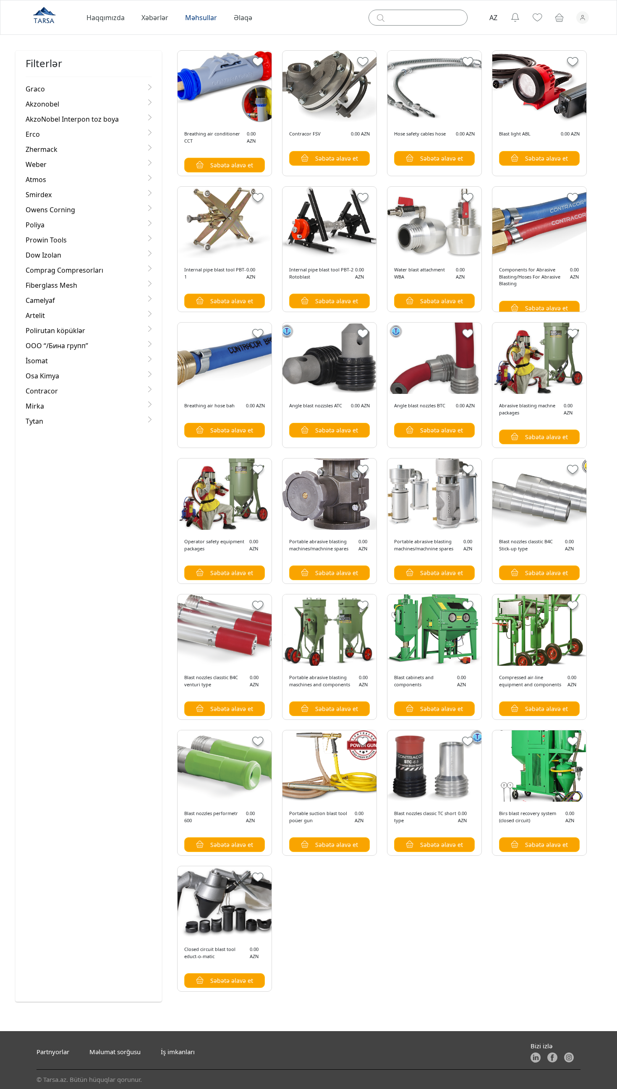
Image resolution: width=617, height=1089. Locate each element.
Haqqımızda (105, 17)
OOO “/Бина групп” (57, 345)
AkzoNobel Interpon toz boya (72, 119)
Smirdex (39, 194)
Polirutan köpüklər (55, 330)
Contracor (42, 391)
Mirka (35, 406)
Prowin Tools (46, 240)
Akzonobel (42, 104)
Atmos (36, 179)
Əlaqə (243, 17)
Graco (35, 89)
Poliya (35, 224)
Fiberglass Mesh (51, 285)
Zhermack (42, 149)
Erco (33, 134)
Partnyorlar (53, 1051)
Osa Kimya (42, 375)
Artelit (35, 315)
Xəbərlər (154, 17)
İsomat (37, 360)
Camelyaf (40, 300)
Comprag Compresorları (64, 270)
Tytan (34, 421)
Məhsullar (201, 17)
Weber (36, 164)
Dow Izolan (43, 255)
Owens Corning (50, 209)
